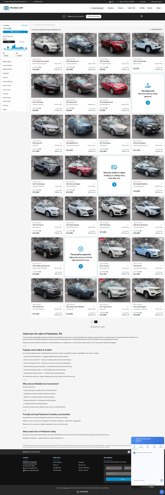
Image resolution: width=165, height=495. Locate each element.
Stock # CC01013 (37, 263)
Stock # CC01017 (70, 222)
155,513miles (58, 268)
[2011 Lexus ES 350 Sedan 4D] (114, 249)
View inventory (57, 462)
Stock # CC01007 (137, 222)
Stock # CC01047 (137, 182)
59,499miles (125, 227)
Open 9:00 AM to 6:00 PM (127, 1)
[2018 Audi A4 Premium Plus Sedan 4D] (148, 249)
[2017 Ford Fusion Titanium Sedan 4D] (47, 86)
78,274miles (159, 145)
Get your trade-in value (94, 16)
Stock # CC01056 (70, 141)
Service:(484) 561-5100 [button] (32, 470)
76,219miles (159, 309)
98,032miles (91, 227)
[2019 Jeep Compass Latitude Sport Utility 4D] (148, 290)
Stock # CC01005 (37, 100)
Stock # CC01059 (37, 59)
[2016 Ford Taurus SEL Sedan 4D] (47, 208)
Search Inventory (98, 8)
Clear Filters (24, 25)
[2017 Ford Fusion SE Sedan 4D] (114, 127)
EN (113, 1)
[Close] (142, 16)
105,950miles (91, 309)
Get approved (57, 467)
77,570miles (58, 186)
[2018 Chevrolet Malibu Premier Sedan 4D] (81, 168)
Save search (16, 32)
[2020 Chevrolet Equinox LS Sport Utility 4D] (148, 208)
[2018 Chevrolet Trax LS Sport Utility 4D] (81, 45)
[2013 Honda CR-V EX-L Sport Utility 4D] (81, 86)
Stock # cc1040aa (104, 222)
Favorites (142, 1)
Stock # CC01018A (70, 100)
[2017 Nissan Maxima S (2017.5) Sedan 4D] (81, 208)
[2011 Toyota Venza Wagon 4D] (114, 290)
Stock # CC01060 (70, 59)
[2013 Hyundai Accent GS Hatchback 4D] (114, 86)
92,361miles (159, 227)
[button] (16, 1)
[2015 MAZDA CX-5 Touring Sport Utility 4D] (81, 127)
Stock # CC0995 (104, 59)
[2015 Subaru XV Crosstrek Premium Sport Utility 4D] (47, 45)
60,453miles (91, 63)
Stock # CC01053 (137, 304)
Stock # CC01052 (37, 222)
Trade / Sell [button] (131, 8)
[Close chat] (162, 492)
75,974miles (58, 227)
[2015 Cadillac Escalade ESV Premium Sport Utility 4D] (47, 249)
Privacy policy (57, 470)
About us (55, 465)
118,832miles (58, 309)
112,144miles (91, 186)
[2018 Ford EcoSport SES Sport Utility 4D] (47, 168)
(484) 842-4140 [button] (38, 1)
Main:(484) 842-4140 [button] (31, 468)
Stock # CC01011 (37, 304)
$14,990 (136, 191)
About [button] (158, 8)
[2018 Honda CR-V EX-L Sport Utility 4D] (47, 290)
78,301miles (125, 63)
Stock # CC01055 (104, 304)
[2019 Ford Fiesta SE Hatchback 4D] (114, 208)
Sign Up (123, 479)
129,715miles (91, 145)
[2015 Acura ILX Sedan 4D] (47, 127)
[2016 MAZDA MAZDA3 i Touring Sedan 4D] (148, 168)
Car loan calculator (83, 467)
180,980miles (91, 104)
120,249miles (125, 104)
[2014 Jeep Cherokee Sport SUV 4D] (148, 45)
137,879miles (58, 145)
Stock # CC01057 (137, 141)
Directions (81, 462)
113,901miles (58, 104)
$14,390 (69, 314)
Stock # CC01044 (137, 263)
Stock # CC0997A (137, 59)
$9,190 (136, 69)
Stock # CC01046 (104, 100)
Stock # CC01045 (70, 182)
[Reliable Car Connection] (13, 8)
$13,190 (136, 150)
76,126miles (125, 268)
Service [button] (149, 8)
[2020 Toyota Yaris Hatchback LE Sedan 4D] (81, 290)
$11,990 (103, 232)
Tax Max (142, 8)
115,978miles (58, 63)
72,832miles (125, 145)
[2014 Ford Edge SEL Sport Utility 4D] (114, 45)
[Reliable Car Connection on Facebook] (128, 452)
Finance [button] (120, 8)
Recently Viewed (156, 1)
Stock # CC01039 (37, 141)
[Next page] (103, 322)
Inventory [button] (110, 8)
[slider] (3, 50)
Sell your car (82, 465)
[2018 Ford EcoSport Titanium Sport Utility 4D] (148, 127)
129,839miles (159, 63)
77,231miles (125, 309)
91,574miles (159, 268)
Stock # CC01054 (70, 304)
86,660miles (159, 186)
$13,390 (69, 150)
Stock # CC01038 (104, 141)
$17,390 (36, 314)
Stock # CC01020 (104, 263)
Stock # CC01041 (37, 182)
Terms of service (83, 470)
